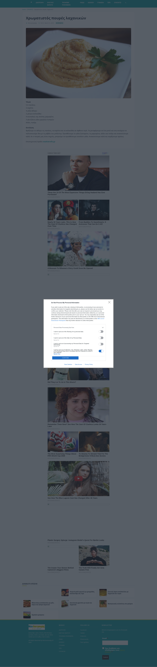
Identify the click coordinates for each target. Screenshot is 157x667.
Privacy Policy (89, 364)
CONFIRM (65, 358)
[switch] (101, 331)
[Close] (110, 303)
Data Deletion (68, 364)
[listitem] (78, 327)
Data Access (78, 364)
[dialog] (78, 333)
